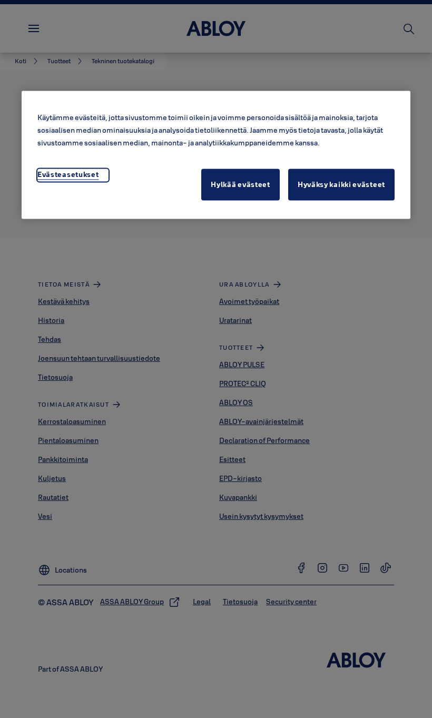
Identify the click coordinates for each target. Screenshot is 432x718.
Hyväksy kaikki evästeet (341, 185)
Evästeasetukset (68, 175)
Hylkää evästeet (240, 185)
